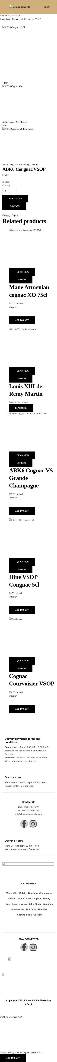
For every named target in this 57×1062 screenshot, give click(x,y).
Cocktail (37, 914)
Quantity (6, 185)
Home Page (5, 19)
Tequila (20, 898)
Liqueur (23, 904)
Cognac (15, 19)
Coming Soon (24, 914)
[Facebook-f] (24, 824)
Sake (31, 904)
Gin (15, 893)
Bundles (42, 909)
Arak (14, 904)
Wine (9, 893)
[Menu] (2, 7)
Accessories (18, 909)
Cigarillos (48, 904)
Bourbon (33, 893)
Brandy (46, 898)
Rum (28, 898)
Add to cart (15, 199)
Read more (21, 408)
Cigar (38, 904)
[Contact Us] (28, 797)
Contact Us (28, 802)
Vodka (11, 898)
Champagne (45, 893)
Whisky (23, 893)
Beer (8, 904)
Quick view (23, 272)
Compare (15, 206)
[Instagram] (33, 824)
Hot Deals (31, 909)
